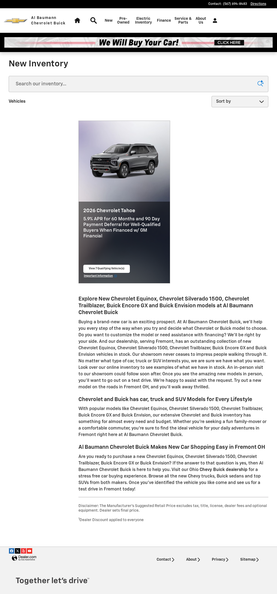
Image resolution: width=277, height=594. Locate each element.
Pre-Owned (123, 20)
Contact (164, 559)
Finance (164, 20)
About (191, 559)
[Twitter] (17, 551)
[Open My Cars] (213, 20)
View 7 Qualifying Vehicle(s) (106, 270)
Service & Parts (183, 20)
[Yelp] (23, 551)
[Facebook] (11, 551)
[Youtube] (29, 551)
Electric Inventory (143, 20)
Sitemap (247, 559)
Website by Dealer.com (24, 558)
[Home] (15, 21)
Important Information (100, 277)
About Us (201, 20)
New (109, 20)
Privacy (218, 559)
